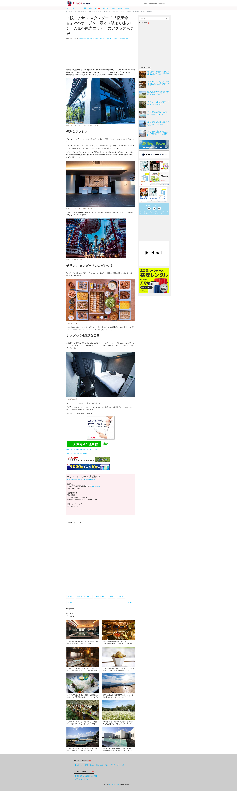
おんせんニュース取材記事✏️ (98, 38)
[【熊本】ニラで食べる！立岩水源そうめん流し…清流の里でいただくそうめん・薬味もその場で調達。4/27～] (143, 104)
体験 (90, 8)
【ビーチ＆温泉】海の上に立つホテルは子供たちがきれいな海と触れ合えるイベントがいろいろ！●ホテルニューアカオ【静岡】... (158, 123)
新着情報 (122, 38)
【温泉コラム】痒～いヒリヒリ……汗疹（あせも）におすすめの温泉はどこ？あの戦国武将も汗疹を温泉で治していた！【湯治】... (158, 84)
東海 (97, 765)
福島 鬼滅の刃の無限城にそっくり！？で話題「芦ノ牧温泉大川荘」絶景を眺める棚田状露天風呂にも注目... (158, 73)
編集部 (127, 8)
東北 (82, 765)
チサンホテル (100, 596)
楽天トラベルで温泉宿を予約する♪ (77, 453)
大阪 (88, 38)
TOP (67, 8)
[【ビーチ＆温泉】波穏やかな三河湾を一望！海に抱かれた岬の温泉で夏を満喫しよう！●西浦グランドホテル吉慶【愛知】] (143, 134)
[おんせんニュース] (78, 3)
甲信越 (92, 765)
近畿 (127, 38)
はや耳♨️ (97, 8)
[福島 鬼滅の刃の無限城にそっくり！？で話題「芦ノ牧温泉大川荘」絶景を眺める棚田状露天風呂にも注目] (143, 74)
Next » (130, 602)
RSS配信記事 (82, 38)
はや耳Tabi (106, 8)
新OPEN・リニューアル (113, 38)
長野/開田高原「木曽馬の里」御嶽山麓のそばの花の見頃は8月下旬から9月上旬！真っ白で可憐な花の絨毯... (158, 93)
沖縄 (122, 765)
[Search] (167, 18)
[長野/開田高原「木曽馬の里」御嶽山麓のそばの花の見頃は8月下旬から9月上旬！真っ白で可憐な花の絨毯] (143, 94)
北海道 (77, 765)
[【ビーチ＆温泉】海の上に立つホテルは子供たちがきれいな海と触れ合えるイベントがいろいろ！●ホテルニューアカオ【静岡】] (143, 124)
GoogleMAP (96, 486)
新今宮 (70, 596)
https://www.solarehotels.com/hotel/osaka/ (81, 479)
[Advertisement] (100, 54)
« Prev (70, 602)
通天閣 (111, 596)
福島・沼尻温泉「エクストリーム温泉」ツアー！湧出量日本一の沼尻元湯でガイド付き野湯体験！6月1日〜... (158, 113)
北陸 (101, 765)
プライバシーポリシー (82, 779)
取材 (85, 8)
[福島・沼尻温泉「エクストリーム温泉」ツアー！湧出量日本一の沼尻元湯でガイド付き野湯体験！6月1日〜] (143, 114)
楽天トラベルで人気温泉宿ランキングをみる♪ (81, 449)
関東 (86, 765)
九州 (117, 765)
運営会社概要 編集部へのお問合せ (87, 776)
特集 (73, 8)
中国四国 (112, 765)
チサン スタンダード (84, 596)
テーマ (79, 8)
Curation (120, 8)
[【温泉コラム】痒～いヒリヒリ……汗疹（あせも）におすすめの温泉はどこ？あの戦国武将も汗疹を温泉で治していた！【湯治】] (143, 84)
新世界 (121, 596)
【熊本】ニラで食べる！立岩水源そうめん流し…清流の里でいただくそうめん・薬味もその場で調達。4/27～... (158, 103)
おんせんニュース (114, 784)
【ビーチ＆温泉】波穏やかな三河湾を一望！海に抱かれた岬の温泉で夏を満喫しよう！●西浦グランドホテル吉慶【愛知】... (158, 133)
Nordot (113, 8)
